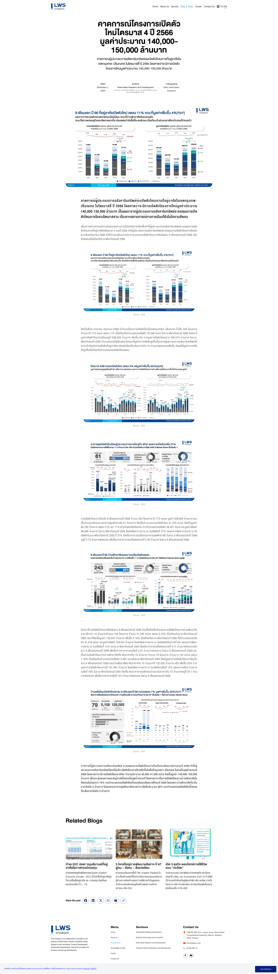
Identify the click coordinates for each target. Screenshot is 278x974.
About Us (164, 6)
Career (198, 6)
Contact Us (209, 6)
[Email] (116, 901)
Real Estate (174, 87)
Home (155, 6)
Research (171, 91)
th (221, 6)
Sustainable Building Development (149, 932)
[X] (101, 901)
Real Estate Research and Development (150, 942)
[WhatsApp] (108, 901)
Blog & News (115, 942)
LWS (165, 87)
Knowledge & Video (118, 948)
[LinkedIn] (93, 901)
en (225, 6)
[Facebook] (86, 901)
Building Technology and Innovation (149, 937)
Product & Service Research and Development (153, 948)
